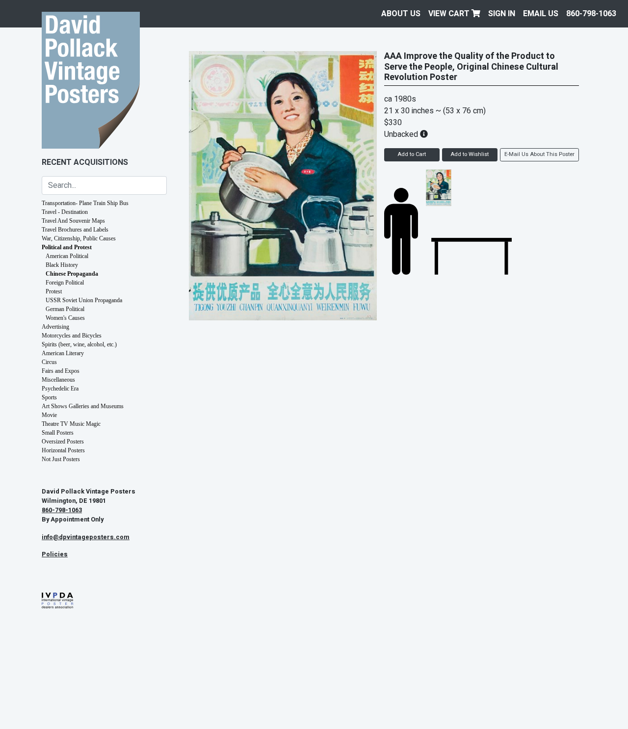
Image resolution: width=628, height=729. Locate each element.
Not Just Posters (61, 459)
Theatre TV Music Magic (71, 423)
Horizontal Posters (63, 450)
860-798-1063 (591, 14)
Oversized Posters (63, 441)
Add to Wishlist (469, 154)
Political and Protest (67, 247)
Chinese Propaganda (72, 273)
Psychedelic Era (60, 388)
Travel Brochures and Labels (75, 229)
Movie (49, 415)
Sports (49, 397)
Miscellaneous (58, 379)
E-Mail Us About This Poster (539, 154)
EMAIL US (540, 14)
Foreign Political (65, 282)
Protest (54, 291)
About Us (400, 14)
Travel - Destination (65, 211)
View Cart (449, 14)
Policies (55, 554)
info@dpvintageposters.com (86, 537)
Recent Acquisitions (85, 162)
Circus (49, 362)
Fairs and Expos (60, 370)
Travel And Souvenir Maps (73, 220)
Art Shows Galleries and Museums (83, 406)
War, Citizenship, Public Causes (79, 238)
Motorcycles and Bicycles (72, 335)
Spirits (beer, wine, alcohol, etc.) (79, 344)
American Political (67, 256)
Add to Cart (411, 154)
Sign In (501, 14)
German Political (65, 309)
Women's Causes (65, 317)
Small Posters (58, 432)
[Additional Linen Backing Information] (424, 134)
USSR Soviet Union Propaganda (84, 300)
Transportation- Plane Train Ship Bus (85, 203)
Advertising (55, 326)
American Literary (63, 353)
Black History (62, 264)
